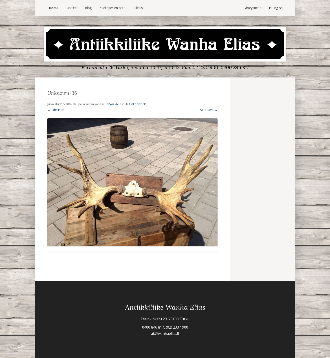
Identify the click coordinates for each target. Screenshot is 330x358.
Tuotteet (71, 8)
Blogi (88, 8)
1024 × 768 (112, 104)
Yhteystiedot (253, 8)
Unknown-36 (137, 104)
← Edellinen (55, 110)
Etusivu (52, 8)
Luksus (138, 8)
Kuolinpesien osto (112, 8)
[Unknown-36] (132, 182)
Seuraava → (209, 110)
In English (276, 8)
